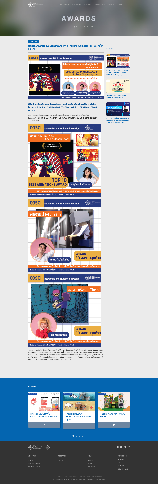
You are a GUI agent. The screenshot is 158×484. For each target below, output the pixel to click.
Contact (120, 5)
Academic (88, 5)
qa (119, 462)
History (30, 460)
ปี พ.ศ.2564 (90, 27)
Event (90, 463)
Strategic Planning (34, 463)
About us (64, 5)
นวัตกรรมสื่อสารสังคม (81, 27)
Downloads (123, 469)
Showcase (91, 466)
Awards (71, 27)
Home (66, 27)
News (110, 5)
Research (99, 5)
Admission (76, 5)
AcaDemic (122, 459)
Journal (60, 460)
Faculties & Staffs (34, 466)
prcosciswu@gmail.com (96, 479)
